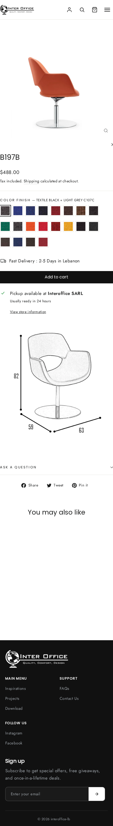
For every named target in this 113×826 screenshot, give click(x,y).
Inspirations (15, 688)
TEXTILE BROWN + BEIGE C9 (81, 210)
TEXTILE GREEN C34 (5, 226)
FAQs (64, 688)
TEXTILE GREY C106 (18, 226)
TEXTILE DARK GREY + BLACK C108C (93, 210)
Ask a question (18, 467)
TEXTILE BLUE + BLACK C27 (43, 210)
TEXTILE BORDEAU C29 (55, 210)
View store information (28, 311)
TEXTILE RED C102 (43, 226)
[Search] (82, 9)
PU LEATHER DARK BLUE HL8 (18, 242)
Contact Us (69, 698)
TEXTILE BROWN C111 (68, 210)
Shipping (31, 181)
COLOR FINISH (47, 200)
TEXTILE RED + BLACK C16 (55, 226)
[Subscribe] (97, 794)
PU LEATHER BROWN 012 (5, 242)
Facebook (13, 743)
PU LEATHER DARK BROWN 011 (30, 242)
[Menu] (107, 9)
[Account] (69, 9)
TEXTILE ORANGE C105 (30, 226)
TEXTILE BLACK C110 (81, 226)
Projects (12, 698)
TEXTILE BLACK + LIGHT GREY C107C (5, 210)
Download (14, 708)
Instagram (14, 733)
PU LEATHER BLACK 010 (93, 226)
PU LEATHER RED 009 (43, 242)
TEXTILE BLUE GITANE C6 (18, 210)
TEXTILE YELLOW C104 (68, 226)
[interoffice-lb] (17, 10)
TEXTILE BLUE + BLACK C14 (30, 210)
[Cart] (94, 9)
